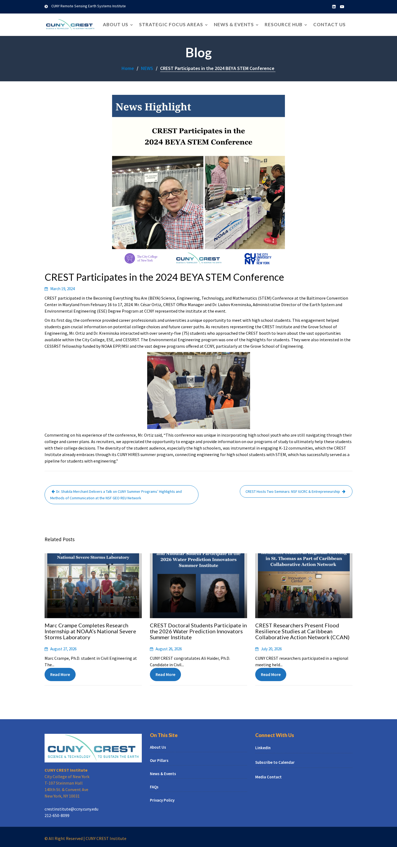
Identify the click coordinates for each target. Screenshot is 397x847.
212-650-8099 (57, 815)
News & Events (234, 24)
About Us (115, 24)
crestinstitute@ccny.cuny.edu (71, 809)
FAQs (154, 786)
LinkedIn (263, 747)
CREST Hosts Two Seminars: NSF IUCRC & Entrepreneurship (293, 491)
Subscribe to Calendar (275, 762)
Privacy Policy (162, 800)
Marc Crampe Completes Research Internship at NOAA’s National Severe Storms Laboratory (90, 631)
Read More (60, 674)
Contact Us (329, 24)
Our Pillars (159, 760)
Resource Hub (283, 24)
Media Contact (268, 776)
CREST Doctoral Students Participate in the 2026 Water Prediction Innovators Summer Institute (198, 631)
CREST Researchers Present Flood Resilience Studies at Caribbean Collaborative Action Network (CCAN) (302, 631)
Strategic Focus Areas (171, 24)
